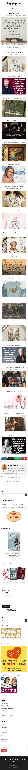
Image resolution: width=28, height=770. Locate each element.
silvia (5, 15)
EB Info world (4, 706)
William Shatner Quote (14, 76)
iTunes (14, 557)
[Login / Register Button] (14, 761)
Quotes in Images (22, 15)
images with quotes (23, 476)
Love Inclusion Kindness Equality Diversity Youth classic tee (14, 188)
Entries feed (4, 727)
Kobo (18, 557)
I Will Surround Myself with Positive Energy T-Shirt (14, 368)
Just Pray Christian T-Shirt (14, 279)
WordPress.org (4, 732)
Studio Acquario (4, 718)
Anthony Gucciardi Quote (14, 211)
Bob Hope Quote (14, 435)
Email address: (5, 745)
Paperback (14, 552)
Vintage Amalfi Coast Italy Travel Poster (14, 143)
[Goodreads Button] (25, 759)
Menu (15, 9)
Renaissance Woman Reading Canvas (14, 413)
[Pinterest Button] (10, 759)
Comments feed (5, 730)
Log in (2, 725)
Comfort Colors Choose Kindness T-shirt (14, 98)
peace (9, 477)
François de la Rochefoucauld (12, 476)
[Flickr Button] (18, 759)
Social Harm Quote (14, 257)
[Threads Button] (8, 759)
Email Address (6, 596)
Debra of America (5, 703)
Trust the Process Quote (14, 391)
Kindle (19, 552)
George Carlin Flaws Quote (14, 345)
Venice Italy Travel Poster (14, 323)
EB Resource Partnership (7, 708)
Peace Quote (14, 13)
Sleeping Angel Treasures (7, 715)
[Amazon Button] (22, 759)
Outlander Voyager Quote (14, 121)
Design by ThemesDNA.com (14, 767)
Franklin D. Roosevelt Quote (14, 301)
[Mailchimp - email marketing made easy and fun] (12, 611)
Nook (21, 554)
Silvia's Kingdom (5, 713)
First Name (4, 601)
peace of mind (14, 477)
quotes (18, 477)
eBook (18, 555)
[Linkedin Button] (13, 759)
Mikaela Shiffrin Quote (14, 165)
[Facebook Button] (6, 759)
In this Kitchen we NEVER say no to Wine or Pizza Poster (14, 53)
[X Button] (3, 759)
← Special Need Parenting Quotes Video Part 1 (14, 484)
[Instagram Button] (15, 759)
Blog (17, 15)
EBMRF (3, 711)
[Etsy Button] (20, 759)
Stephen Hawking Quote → (14, 482)
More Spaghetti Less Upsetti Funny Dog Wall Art (14, 234)
